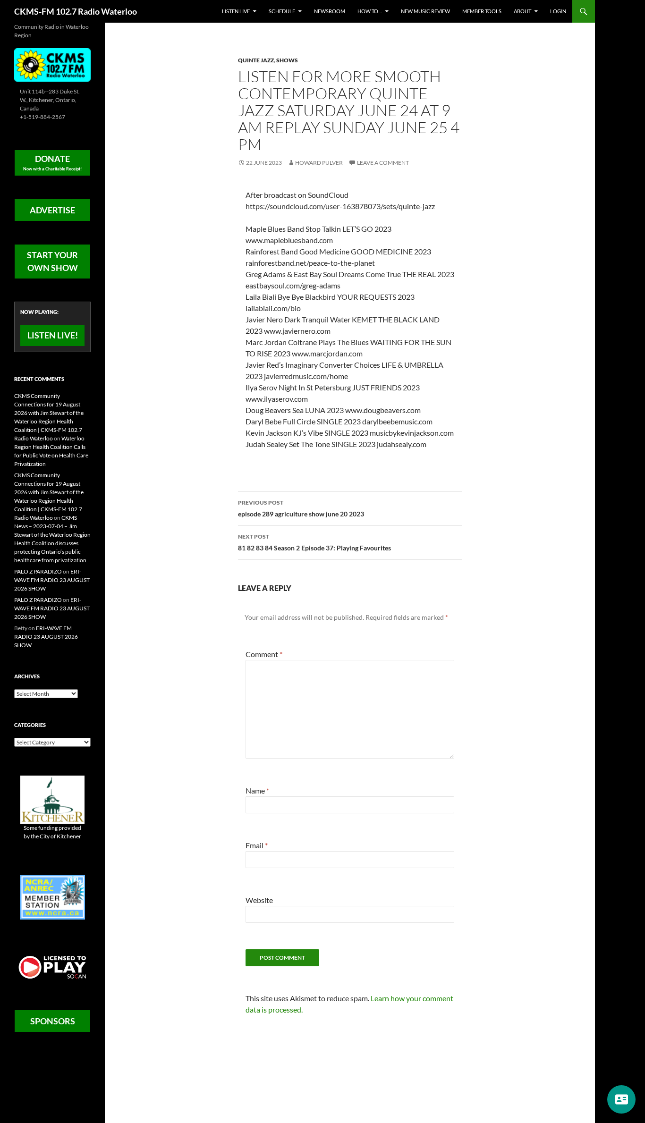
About (522, 11)
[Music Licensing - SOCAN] (52, 967)
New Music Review (425, 11)
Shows (287, 60)
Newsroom (329, 11)
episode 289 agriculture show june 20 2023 (301, 508)
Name (257, 790)
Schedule (282, 11)
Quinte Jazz (256, 60)
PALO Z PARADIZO (38, 571)
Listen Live (236, 11)
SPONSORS (52, 1021)
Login (558, 11)
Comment (264, 654)
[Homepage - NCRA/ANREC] (52, 896)
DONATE (52, 162)
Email (257, 845)
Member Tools (481, 11)
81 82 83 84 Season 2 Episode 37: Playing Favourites (314, 542)
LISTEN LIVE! (52, 335)
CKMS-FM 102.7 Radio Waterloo (75, 11)
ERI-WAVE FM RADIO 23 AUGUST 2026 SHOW (52, 580)
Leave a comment (383, 162)
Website (259, 899)
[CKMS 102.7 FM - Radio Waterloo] (52, 64)
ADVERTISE (52, 210)
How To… (369, 11)
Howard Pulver (319, 162)
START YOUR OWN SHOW (52, 261)
